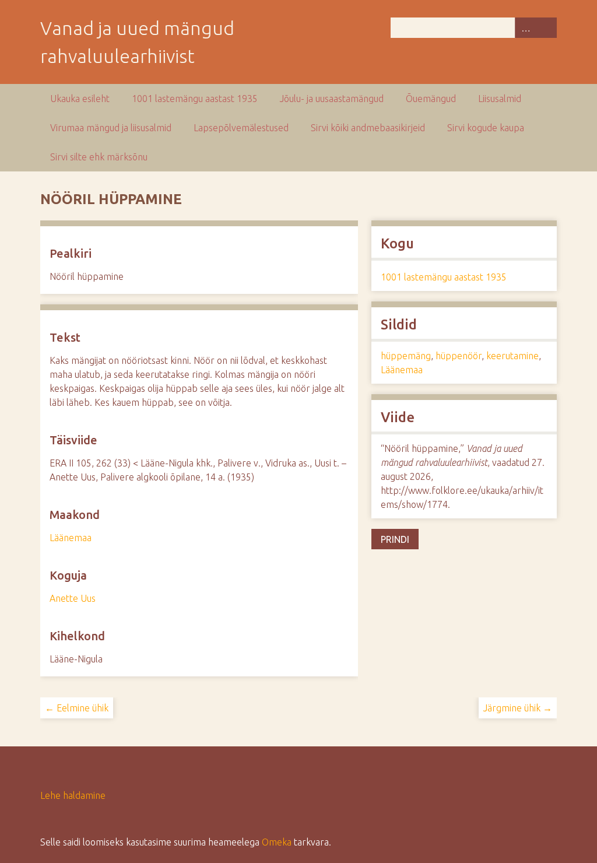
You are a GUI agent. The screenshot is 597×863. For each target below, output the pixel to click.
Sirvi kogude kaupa (485, 127)
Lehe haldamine (73, 795)
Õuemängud (431, 98)
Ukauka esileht (80, 98)
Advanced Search (525, 27)
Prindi (395, 539)
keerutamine (512, 355)
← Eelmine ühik (76, 708)
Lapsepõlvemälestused (241, 127)
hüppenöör (459, 355)
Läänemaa (71, 537)
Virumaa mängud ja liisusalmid (110, 127)
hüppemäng (406, 355)
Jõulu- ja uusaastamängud (332, 98)
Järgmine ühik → (517, 708)
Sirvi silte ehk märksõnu (99, 157)
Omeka (277, 842)
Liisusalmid (499, 98)
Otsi (546, 27)
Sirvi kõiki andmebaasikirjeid (368, 127)
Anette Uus (73, 598)
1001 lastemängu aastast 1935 (195, 98)
